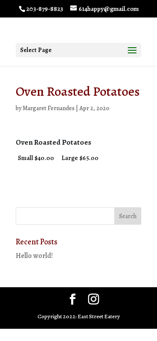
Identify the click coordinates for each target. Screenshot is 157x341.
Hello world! (34, 256)
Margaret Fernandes (49, 108)
